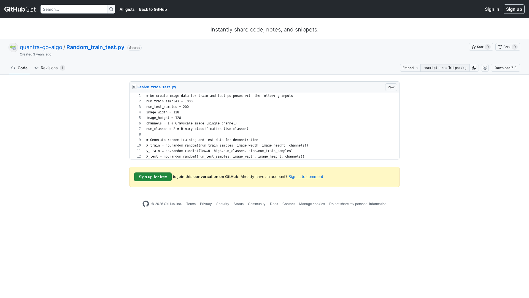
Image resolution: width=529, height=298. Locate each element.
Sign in (492, 9)
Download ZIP (506, 68)
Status (239, 204)
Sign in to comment (305, 176)
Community (257, 204)
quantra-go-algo (41, 47)
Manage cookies (312, 204)
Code (23, 67)
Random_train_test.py (95, 47)
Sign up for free (153, 176)
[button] (474, 68)
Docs (274, 204)
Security (222, 204)
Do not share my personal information (358, 204)
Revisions (52, 67)
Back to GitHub (153, 9)
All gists (127, 9)
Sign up (514, 9)
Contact (288, 204)
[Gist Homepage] (20, 9)
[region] (264, 126)
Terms (191, 204)
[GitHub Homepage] (145, 203)
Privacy (206, 204)
